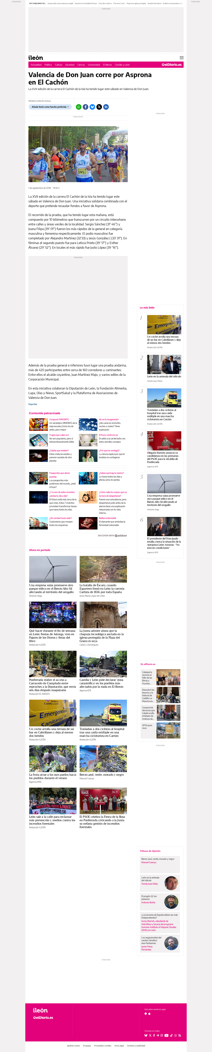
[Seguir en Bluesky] (145, 1035)
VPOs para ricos (147, 726)
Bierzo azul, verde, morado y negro (102, 774)
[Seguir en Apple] (149, 1013)
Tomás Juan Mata (154, 381)
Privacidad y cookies (102, 1046)
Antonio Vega (35, 595)
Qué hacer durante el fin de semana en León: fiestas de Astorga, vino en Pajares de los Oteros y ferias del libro (52, 636)
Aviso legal (119, 1046)
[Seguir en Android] (145, 1013)
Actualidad (36, 64)
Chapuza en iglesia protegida (136, 3)
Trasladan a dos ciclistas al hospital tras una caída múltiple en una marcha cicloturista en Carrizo (102, 732)
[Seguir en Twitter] (150, 1035)
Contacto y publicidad (136, 1046)
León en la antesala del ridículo (164, 376)
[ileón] (50, 1010)
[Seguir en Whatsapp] (175, 1035)
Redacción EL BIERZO (39, 694)
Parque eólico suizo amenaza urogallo (60, 3)
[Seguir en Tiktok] (171, 1035)
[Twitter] (99, 107)
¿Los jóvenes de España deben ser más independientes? (159, 916)
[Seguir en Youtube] (167, 1035)
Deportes (32, 404)
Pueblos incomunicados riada (173, 3)
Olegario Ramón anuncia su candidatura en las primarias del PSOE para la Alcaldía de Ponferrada (162, 457)
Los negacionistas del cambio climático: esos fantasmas (151, 940)
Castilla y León (122, 64)
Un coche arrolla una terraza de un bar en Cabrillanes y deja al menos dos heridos (51, 732)
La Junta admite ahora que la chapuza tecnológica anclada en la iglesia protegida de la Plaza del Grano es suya (102, 636)
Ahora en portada (39, 550)
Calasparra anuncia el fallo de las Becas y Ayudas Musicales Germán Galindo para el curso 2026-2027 (148, 678)
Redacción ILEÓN (37, 644)
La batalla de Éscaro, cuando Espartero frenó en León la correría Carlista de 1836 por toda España (102, 588)
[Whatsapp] (78, 107)
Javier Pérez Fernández (147, 948)
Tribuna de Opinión (150, 850)
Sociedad (69, 64)
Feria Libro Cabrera (105, 3)
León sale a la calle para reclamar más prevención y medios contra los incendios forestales (52, 820)
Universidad (94, 64)
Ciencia (81, 64)
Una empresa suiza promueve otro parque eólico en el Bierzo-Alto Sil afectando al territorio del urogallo (51, 588)
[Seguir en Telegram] (157, 1035)
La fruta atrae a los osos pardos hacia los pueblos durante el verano (52, 776)
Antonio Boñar (148, 902)
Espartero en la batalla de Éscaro (86, 3)
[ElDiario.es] (172, 64)
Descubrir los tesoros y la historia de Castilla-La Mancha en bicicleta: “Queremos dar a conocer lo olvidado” (148, 695)
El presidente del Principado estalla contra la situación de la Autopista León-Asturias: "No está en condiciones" (164, 543)
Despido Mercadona (154, 3)
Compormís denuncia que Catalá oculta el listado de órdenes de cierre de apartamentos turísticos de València (148, 713)
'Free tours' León (119, 3)
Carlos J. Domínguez (89, 644)
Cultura (58, 64)
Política (48, 64)
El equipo (87, 1046)
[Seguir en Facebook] (154, 1035)
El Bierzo (107, 64)
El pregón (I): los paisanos (149, 897)
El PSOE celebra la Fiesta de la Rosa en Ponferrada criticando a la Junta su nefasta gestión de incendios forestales (102, 822)
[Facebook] (85, 107)
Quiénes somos (73, 1046)
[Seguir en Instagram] (161, 1035)
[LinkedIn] (106, 107)
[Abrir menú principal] (182, 57)
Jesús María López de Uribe (92, 595)
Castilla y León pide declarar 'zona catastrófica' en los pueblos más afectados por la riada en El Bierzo (101, 683)
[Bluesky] (92, 107)
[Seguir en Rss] (179, 1035)
